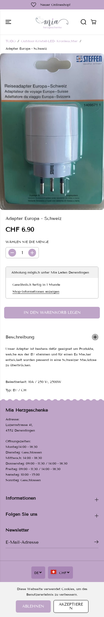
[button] (9, 21)
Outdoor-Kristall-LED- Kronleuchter (49, 41)
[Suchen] (83, 22)
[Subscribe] (96, 542)
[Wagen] (93, 22)
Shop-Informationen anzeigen (35, 291)
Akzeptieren (71, 606)
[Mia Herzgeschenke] (52, 21)
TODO (11, 41)
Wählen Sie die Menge (27, 242)
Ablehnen (33, 606)
